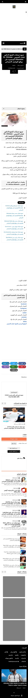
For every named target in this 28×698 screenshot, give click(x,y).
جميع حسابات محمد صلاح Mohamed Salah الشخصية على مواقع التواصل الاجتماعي (13, 222)
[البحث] (2, 2)
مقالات (22, 661)
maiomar (7, 695)
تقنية (16, 655)
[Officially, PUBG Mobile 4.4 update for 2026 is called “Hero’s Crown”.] (14, 675)
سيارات (22, 658)
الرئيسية (21, 43)
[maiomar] (14, 6)
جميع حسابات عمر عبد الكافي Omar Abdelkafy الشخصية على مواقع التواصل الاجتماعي (11, 524)
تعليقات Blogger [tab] (14, 439)
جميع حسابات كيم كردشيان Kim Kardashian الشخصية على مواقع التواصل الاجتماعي (13, 233)
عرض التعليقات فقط (13, 448)
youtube (24, 317)
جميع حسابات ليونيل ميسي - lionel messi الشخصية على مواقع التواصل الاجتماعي (14, 227)
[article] (14, 386)
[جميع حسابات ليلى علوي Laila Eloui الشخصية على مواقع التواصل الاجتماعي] (24, 512)
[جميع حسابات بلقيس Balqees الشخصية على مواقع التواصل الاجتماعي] (24, 479)
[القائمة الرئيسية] (3, 43)
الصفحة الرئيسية (21, 68)
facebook (24, 304)
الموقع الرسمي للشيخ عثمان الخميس (17, 323)
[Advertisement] (14, 24)
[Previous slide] (5, 572)
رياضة (10, 655)
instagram (23, 308)
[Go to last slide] (5, 403)
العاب (5, 652)
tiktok (25, 321)
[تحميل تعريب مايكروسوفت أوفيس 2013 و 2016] (24, 490)
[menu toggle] (25, 2)
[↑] (14, 693)
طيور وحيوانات (8, 658)
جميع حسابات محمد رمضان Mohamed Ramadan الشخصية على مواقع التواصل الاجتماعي (14, 215)
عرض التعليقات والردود (13, 451)
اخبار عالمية (21, 652)
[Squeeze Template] (22, 695)
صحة (16, 658)
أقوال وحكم (13, 652)
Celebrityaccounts (11, 68)
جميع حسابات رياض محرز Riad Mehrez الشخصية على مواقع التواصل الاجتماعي (14, 238)
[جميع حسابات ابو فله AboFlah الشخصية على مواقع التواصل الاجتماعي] (24, 502)
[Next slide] (2, 403)
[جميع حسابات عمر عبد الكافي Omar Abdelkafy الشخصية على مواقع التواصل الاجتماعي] (24, 522)
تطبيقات (22, 655)
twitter (25, 312)
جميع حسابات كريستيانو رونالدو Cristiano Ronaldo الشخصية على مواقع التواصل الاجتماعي (14, 208)
